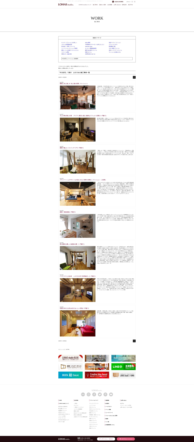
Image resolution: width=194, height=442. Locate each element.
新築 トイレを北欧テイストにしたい (70, 50)
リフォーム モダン (113, 44)
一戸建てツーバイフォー (79, 407)
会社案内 (107, 403)
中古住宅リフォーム (93, 411)
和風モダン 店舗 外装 (66, 54)
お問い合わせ (123, 400)
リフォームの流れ (62, 416)
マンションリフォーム (93, 403)
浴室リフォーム (92, 418)
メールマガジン (108, 406)
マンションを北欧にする (114, 52)
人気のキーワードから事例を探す (80, 416)
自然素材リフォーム (62, 410)
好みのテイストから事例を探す (80, 413)
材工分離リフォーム (62, 408)
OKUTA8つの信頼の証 (62, 406)
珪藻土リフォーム (93, 420)
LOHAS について (61, 412)
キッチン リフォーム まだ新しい (69, 42)
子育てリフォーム (93, 426)
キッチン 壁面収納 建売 (90, 48)
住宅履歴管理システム (110, 424)
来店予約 (130, 4)
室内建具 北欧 (112, 46)
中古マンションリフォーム (94, 409)
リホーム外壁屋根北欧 (66, 44)
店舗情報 (107, 400)
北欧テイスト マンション (115, 42)
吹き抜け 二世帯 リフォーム (68, 46)
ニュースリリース (109, 412)
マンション (76, 405)
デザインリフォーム (93, 424)
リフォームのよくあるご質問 (111, 415)
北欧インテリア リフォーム (115, 50)
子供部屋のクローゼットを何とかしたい (94, 44)
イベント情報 (108, 409)
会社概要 (110, 4)
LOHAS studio (66, 4)
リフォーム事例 (65, 52)
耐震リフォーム (92, 412)
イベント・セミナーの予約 (125, 405)
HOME (60, 400)
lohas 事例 (87, 42)
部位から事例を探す (78, 414)
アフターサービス (62, 417)
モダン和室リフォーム (114, 48)
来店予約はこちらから (126, 439)
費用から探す (76, 411)
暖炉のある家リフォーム (91, 50)
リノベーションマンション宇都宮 (69, 48)
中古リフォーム (92, 407)
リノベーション (92, 405)
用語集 (106, 418)
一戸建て (75, 403)
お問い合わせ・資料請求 (120, 4)
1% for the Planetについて (63, 419)
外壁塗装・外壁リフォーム (94, 414)
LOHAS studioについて (85, 4)
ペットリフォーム (93, 422)
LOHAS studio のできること (64, 414)
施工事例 (95, 4)
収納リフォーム (92, 428)
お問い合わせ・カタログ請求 (126, 407)
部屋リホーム (88, 52)
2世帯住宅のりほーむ (90, 54)
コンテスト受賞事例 (78, 409)
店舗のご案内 (102, 4)
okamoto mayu (88, 46)
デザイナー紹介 (61, 421)
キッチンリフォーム (93, 416)
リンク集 (107, 421)
